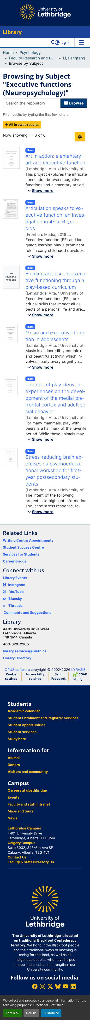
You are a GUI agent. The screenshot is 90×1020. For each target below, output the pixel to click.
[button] (53, 42)
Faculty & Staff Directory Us (31, 862)
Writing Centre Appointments (28, 540)
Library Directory (17, 658)
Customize (51, 1013)
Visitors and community (28, 772)
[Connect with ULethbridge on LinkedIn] (73, 986)
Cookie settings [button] (11, 676)
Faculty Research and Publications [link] (33, 58)
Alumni (14, 758)
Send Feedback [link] (58, 676)
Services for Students (21, 554)
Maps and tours (21, 811)
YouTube (16, 592)
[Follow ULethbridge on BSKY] (58, 986)
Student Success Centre (23, 547)
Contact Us (17, 857)
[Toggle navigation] (81, 42)
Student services (22, 732)
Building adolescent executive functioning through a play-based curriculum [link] (56, 280)
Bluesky (15, 599)
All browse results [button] (23, 124)
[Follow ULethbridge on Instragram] (42, 986)
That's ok (12, 1013)
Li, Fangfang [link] (74, 58)
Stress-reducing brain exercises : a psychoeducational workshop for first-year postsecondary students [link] (54, 470)
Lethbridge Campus (24, 828)
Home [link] (8, 52)
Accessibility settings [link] (35, 676)
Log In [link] (65, 43)
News (12, 818)
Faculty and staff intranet (29, 804)
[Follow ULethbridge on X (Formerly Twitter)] (50, 986)
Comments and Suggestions (27, 612)
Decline (31, 1013)
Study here (17, 739)
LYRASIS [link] (78, 669)
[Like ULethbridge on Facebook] (35, 986)
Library (12, 32)
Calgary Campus (21, 843)
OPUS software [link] (17, 669)
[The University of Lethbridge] (45, 906)
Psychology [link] (30, 52)
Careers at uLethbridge (27, 790)
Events (13, 797)
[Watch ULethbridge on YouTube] (65, 986)
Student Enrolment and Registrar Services (43, 718)
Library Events (15, 578)
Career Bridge (15, 561)
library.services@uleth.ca (24, 651)
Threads (15, 605)
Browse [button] (76, 103)
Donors (14, 765)
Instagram (16, 585)
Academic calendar (24, 711)
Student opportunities (26, 725)
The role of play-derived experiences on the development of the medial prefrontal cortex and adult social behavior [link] (56, 398)
